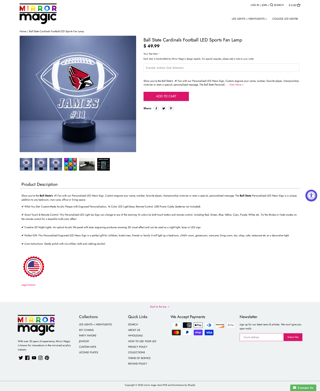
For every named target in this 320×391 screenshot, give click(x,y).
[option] (26, 164)
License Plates (88, 352)
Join (264, 5)
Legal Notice (28, 285)
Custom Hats (87, 347)
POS (165, 385)
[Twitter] (21, 358)
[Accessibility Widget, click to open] (311, 196)
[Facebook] (27, 358)
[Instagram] (40, 358)
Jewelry (84, 341)
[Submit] (271, 5)
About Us (134, 330)
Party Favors (87, 335)
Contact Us (305, 387)
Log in (255, 5)
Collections (136, 352)
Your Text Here (151, 54)
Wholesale (135, 335)
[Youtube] (34, 358)
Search (133, 324)
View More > (236, 84)
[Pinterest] (47, 358)
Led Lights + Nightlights (95, 324)
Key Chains (86, 330)
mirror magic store (153, 385)
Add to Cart (166, 96)
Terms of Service (139, 358)
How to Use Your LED (142, 341)
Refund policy (137, 363)
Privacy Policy (137, 347)
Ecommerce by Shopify (183, 385)
